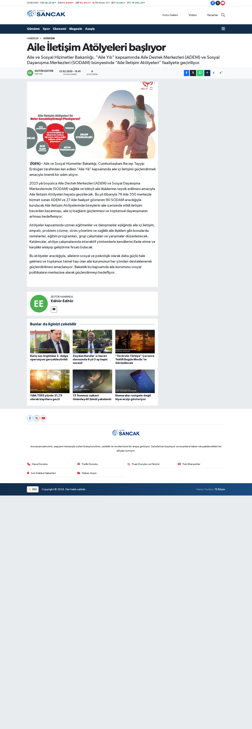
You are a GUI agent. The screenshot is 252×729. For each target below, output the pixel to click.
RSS (34, 489)
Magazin (75, 28)
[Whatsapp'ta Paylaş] (200, 73)
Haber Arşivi (89, 473)
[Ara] (223, 15)
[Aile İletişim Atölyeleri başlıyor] (92, 120)
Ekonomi (59, 28)
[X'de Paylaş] (193, 73)
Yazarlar (212, 15)
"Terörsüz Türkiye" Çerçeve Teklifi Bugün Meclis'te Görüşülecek (134, 359)
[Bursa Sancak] (46, 15)
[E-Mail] (54, 309)
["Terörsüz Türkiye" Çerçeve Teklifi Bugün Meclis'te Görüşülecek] (135, 341)
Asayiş (90, 28)
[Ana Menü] (223, 29)
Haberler (33, 38)
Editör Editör (62, 301)
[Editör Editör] (39, 303)
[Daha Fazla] (207, 73)
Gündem (33, 28)
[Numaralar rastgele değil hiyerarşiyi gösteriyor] (135, 381)
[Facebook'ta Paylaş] (186, 73)
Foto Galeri (170, 15)
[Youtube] (43, 418)
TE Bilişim (219, 489)
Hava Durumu (40, 464)
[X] (37, 418)
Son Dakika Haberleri (43, 473)
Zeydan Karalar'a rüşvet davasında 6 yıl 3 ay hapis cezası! (90, 359)
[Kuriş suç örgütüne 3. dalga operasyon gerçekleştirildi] (50, 341)
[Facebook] (30, 418)
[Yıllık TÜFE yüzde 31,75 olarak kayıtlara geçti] (50, 381)
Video (193, 15)
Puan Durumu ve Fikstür (146, 464)
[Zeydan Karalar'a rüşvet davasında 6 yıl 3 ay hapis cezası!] (92, 341)
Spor (46, 28)
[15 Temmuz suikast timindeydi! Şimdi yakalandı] (92, 381)
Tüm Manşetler (191, 464)
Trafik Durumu (90, 464)
